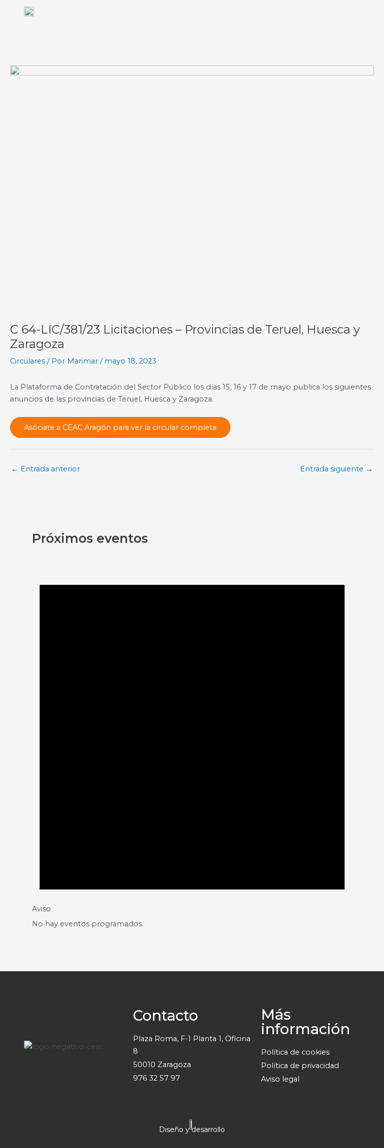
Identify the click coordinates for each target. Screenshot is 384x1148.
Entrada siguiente (336, 468)
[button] (372, 23)
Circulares (27, 361)
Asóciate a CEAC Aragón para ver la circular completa (120, 427)
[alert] (192, 739)
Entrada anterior (45, 468)
